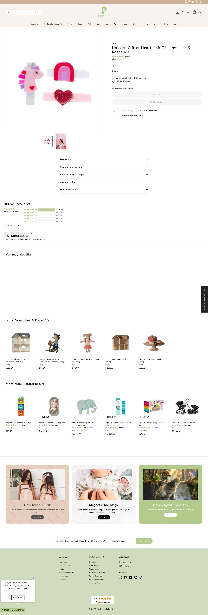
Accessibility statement (98, 579)
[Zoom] (54, 82)
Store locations (65, 565)
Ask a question (68, 182)
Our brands (63, 576)
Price (114, 66)
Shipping (115, 88)
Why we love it (68, 189)
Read (125, 24)
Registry (34, 24)
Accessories (102, 24)
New (70, 24)
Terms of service (95, 576)
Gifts (156, 24)
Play (115, 24)
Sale (176, 24)
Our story (63, 562)
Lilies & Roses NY (119, 59)
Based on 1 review (11, 211)
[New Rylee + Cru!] (37, 484)
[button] (118, 57)
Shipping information (71, 167)
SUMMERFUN (33, 384)
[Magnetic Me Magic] (104, 484)
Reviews (62, 579)
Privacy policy (94, 583)
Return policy (94, 569)
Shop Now (37, 517)
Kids (90, 24)
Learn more (17, 598)
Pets (166, 24)
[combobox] (23, 12)
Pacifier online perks (97, 572)
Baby (80, 24)
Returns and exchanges (72, 174)
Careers (62, 569)
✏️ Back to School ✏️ (53, 24)
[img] (16, 233)
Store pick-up (94, 565)
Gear (135, 24)
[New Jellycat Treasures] (170, 484)
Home (145, 24)
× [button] (33, 578)
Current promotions (66, 572)
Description (66, 159)
